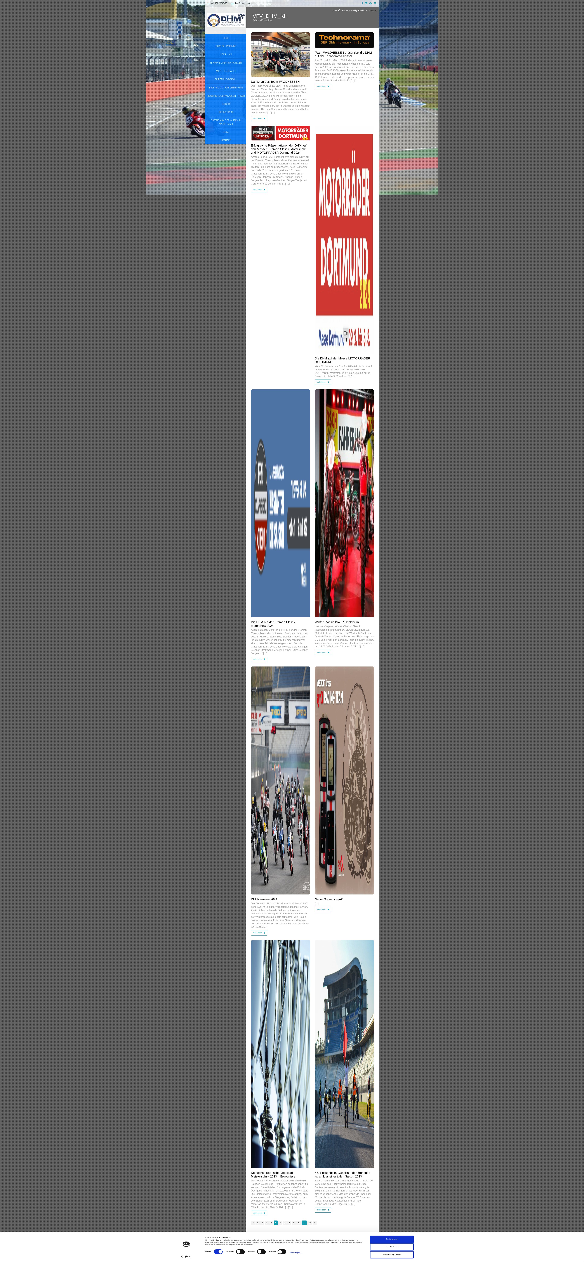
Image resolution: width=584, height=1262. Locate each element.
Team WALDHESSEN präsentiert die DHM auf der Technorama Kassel (343, 54)
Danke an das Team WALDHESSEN (275, 81)
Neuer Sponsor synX (329, 899)
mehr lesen (258, 118)
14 (310, 1223)
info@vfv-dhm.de (242, 3)
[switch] (240, 1251)
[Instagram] (366, 3)
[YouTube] (370, 3)
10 (299, 1223)
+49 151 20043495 (219, 3)
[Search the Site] (375, 3)
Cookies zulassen (392, 1239)
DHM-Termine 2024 (264, 899)
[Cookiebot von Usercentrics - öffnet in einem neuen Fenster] (186, 1256)
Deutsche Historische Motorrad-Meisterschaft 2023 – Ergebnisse (273, 1174)
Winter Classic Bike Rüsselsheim (337, 622)
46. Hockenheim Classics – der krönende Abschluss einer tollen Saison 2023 (342, 1174)
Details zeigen (295, 1252)
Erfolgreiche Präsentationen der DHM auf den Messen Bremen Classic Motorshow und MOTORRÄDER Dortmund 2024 (279, 149)
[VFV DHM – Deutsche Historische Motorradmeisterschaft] (226, 20)
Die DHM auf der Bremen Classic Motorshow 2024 (273, 623)
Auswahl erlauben (392, 1247)
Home (334, 10)
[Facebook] (362, 3)
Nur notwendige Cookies (392, 1255)
